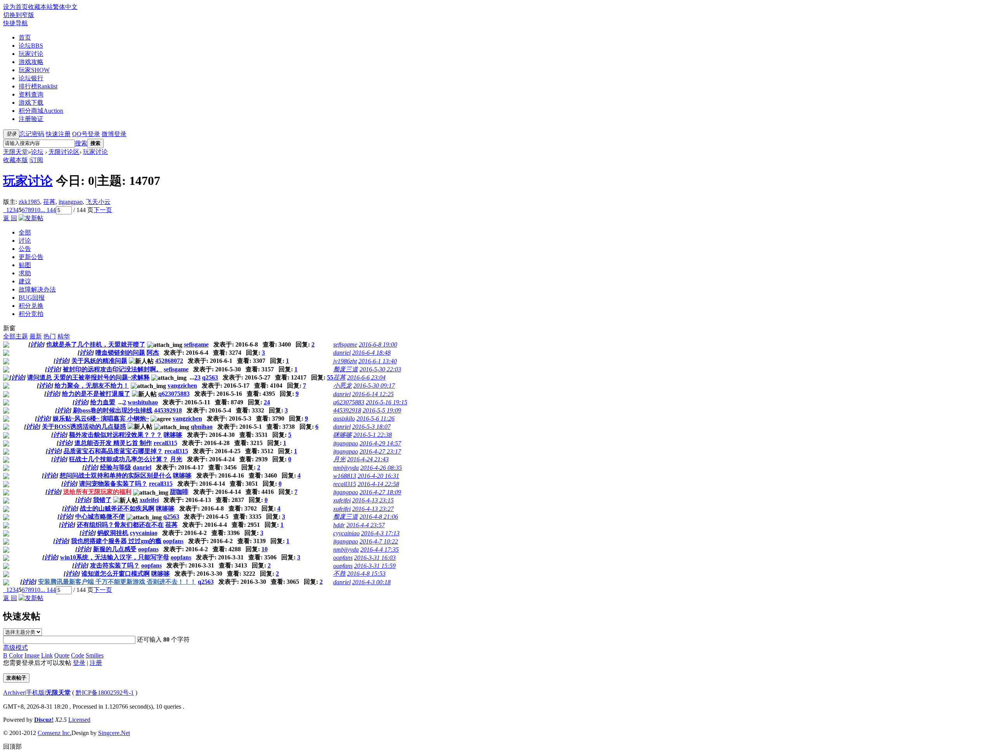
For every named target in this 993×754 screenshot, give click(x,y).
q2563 (210, 377)
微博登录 (114, 134)
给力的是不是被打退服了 (96, 393)
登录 (79, 662)
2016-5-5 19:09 (382, 410)
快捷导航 (15, 23)
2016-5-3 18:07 (371, 426)
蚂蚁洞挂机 (112, 533)
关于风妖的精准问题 (99, 360)
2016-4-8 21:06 (379, 516)
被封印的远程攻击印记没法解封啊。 (112, 369)
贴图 (25, 265)
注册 (96, 662)
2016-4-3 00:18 (371, 582)
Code (77, 655)
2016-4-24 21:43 (368, 459)
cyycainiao (143, 533)
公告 (25, 248)
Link (47, 655)
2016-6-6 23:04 (366, 377)
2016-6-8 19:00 (378, 344)
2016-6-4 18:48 (371, 352)
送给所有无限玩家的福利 (97, 491)
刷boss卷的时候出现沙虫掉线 (112, 410)
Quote (61, 655)
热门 (49, 336)
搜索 (81, 143)
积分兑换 (31, 305)
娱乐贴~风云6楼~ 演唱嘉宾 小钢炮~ (101, 418)
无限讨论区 (64, 151)
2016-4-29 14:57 (380, 443)
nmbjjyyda (346, 467)
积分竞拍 (31, 314)
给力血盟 (102, 402)
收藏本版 (15, 160)
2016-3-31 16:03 (375, 557)
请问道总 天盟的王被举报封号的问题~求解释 (88, 377)
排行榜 (38, 86)
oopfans (173, 541)
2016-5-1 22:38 (372, 434)
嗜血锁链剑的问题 (120, 352)
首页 (25, 37)
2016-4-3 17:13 (380, 533)
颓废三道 (345, 369)
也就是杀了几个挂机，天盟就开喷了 (95, 344)
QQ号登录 (86, 134)
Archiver (14, 692)
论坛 (31, 45)
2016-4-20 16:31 (378, 476)
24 (267, 402)
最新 (35, 336)
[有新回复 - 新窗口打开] (6, 345)
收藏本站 (40, 6)
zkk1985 (29, 201)
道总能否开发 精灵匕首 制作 (113, 443)
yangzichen (182, 385)
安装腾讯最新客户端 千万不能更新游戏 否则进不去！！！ (117, 581)
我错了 (102, 500)
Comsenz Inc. (54, 733)
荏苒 (49, 201)
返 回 (10, 218)
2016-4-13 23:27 (373, 509)
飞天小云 (98, 201)
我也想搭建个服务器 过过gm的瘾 (116, 541)
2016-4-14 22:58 (378, 484)
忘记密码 (31, 134)
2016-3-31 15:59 (375, 565)
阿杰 (153, 352)
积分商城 (41, 110)
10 (37, 210)
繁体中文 (65, 6)
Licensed (79, 719)
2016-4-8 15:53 (366, 573)
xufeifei (149, 500)
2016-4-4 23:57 (365, 525)
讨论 (25, 240)
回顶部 (12, 746)
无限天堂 (15, 151)
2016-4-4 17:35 (379, 549)
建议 (25, 281)
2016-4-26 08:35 (381, 467)
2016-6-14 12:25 (373, 394)
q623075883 (174, 393)
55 (330, 377)
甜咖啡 (179, 491)
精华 (63, 336)
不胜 (339, 573)
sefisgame (196, 344)
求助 (25, 273)
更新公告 (31, 257)
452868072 (169, 360)
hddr (339, 525)
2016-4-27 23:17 (380, 451)
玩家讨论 (31, 53)
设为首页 (15, 6)
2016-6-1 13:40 (377, 361)
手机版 (35, 692)
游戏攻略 (31, 62)
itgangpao (71, 201)
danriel (342, 352)
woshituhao (143, 402)
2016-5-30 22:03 (380, 369)
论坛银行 (31, 78)
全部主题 (15, 336)
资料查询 (31, 94)
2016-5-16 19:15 (386, 402)
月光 (176, 459)
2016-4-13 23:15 (373, 500)
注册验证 (31, 119)
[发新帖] (31, 218)
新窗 (9, 328)
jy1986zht (345, 361)
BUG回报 (32, 297)
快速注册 (58, 134)
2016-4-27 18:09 (380, 492)
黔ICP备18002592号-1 (105, 692)
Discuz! (44, 719)
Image (32, 655)
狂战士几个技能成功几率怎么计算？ (118, 459)
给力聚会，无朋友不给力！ (92, 385)
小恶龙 (342, 385)
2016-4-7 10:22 (379, 541)
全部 (25, 232)
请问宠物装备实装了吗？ (113, 483)
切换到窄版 (18, 15)
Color (16, 655)
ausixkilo (344, 418)
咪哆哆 (173, 434)
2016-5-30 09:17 (374, 385)
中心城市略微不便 (100, 516)
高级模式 (15, 647)
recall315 (165, 443)
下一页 (102, 210)
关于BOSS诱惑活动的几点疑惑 (84, 426)
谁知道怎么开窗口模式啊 (115, 573)
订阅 (37, 160)
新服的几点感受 (115, 549)
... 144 (48, 210)
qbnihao (202, 426)
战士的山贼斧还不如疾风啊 (117, 508)
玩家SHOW (34, 70)
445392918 (168, 410)
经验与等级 (115, 467)
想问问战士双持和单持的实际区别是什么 (115, 475)
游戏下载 (31, 102)
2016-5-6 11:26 (375, 418)
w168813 (344, 476)
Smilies (95, 655)
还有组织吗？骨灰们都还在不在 (120, 524)
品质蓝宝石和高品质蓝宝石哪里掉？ (113, 451)
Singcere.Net (114, 733)
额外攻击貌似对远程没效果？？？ (115, 434)
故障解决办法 (37, 289)
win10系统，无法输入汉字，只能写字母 (114, 557)
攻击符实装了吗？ (115, 565)
